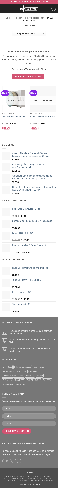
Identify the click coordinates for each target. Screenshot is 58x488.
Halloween (30, 376)
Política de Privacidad (42, 480)
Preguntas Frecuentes (39, 476)
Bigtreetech (7, 367)
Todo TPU (47, 380)
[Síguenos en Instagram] (9, 461)
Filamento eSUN (35, 18)
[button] (3, 8)
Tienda (18, 18)
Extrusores (32, 371)
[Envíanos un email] (14, 461)
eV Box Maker (8, 371)
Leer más (6, 128)
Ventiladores (20, 384)
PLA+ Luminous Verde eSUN (42, 116)
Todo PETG (19, 380)
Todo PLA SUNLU (34, 380)
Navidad (39, 376)
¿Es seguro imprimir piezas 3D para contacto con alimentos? (30, 332)
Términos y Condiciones (17, 480)
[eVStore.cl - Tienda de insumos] (29, 8)
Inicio (8, 18)
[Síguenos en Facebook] (4, 461)
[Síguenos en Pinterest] (19, 461)
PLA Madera (7, 380)
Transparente (8, 384)
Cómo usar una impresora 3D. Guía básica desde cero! (29, 349)
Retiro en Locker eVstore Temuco (37, 478)
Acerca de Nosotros (16, 476)
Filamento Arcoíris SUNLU (13, 376)
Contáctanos (11, 478)
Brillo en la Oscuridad (22, 367)
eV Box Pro (21, 371)
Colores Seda (39, 367)
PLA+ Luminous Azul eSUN (13, 116)
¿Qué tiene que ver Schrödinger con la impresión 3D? (32, 341)
